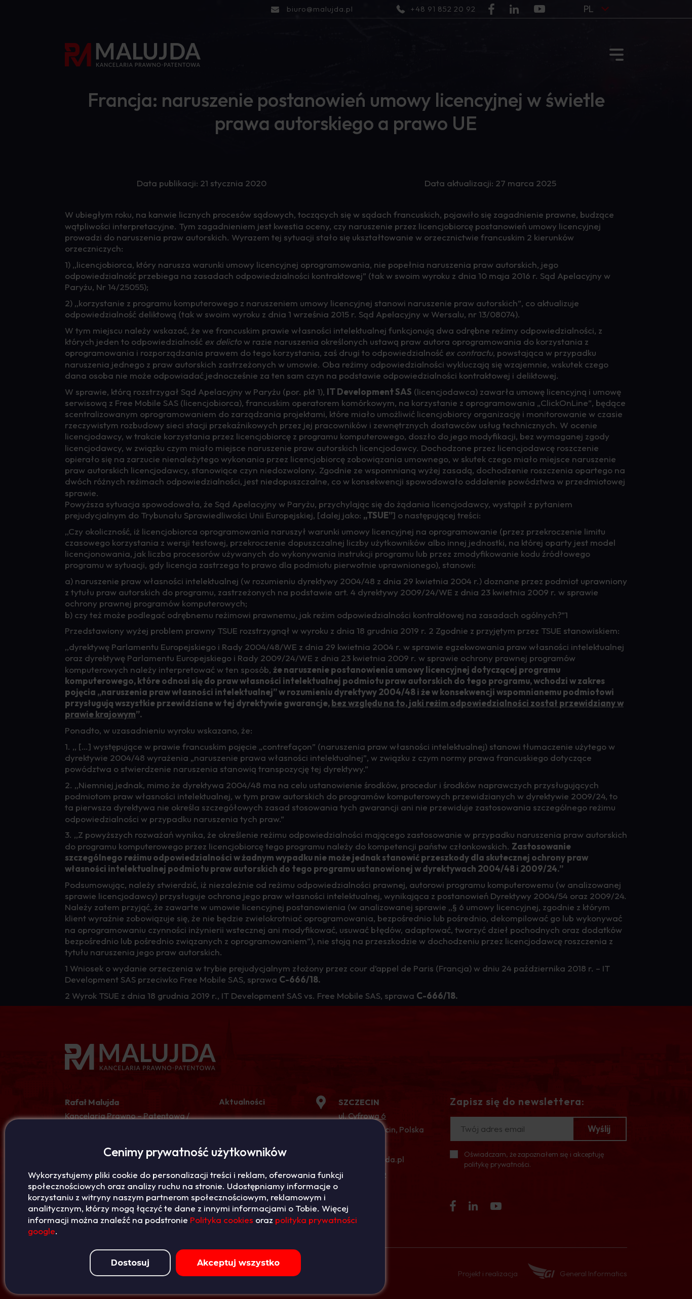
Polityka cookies (221, 1219)
